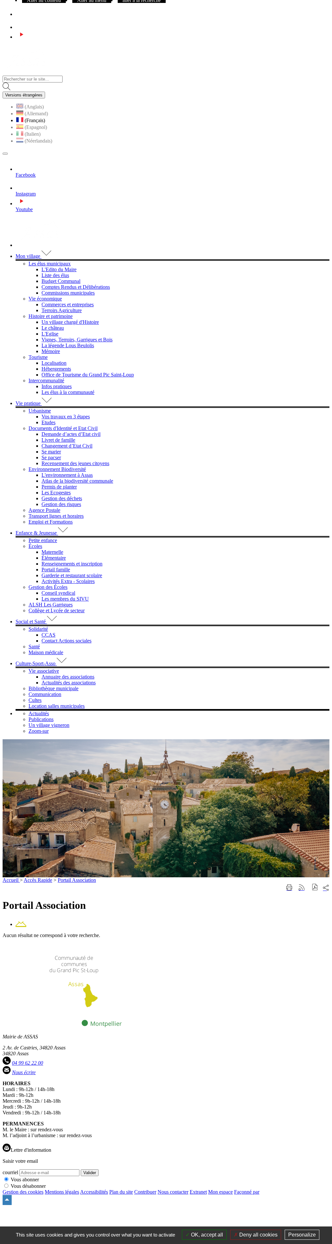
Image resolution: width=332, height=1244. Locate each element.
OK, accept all (206, 1235)
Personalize (302, 1235)
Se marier (51, 451)
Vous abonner (25, 1179)
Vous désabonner (28, 1186)
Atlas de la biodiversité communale (77, 481)
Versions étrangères (23, 95)
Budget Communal (61, 281)
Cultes (35, 700)
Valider (89, 1172)
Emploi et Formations (51, 522)
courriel (10, 1172)
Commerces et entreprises (68, 304)
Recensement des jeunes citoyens (75, 463)
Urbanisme (40, 410)
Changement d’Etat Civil (67, 446)
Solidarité (38, 629)
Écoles (35, 546)
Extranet (198, 1192)
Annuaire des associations (68, 676)
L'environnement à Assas (67, 475)
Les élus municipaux (50, 263)
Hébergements (56, 369)
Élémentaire (54, 558)
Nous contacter (173, 1192)
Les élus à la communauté (68, 392)
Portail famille (56, 569)
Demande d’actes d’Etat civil (71, 434)
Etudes (48, 422)
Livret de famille (58, 440)
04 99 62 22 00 (27, 1063)
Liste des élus (55, 275)
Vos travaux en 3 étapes (66, 416)
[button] (315, 888)
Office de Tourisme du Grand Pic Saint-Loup (88, 374)
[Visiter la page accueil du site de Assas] (27, 72)
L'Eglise (50, 333)
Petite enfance (43, 540)
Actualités (39, 713)
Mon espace (220, 1192)
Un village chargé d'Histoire (70, 322)
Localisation (54, 363)
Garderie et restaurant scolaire (72, 575)
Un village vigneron (49, 725)
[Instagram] (21, 27)
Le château (53, 328)
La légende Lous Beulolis (68, 345)
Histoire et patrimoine (51, 316)
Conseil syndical (58, 593)
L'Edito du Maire (59, 269)
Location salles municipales (57, 706)
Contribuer (145, 1192)
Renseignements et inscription (72, 563)
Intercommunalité (46, 380)
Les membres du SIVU (65, 599)
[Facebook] (18, 14)
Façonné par (246, 1192)
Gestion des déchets (62, 498)
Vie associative (44, 671)
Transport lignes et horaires (56, 516)
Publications (41, 719)
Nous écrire (24, 1072)
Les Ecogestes (56, 492)
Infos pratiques (57, 386)
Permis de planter (59, 486)
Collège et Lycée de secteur (57, 610)
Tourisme (38, 357)
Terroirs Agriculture (62, 310)
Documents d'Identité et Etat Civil (63, 428)
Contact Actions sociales (66, 640)
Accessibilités (94, 1192)
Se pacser (51, 457)
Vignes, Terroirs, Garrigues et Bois (77, 339)
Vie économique (45, 298)
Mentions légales (62, 1192)
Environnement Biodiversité (57, 469)
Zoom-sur (39, 731)
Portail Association (77, 880)
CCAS (48, 635)
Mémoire (51, 351)
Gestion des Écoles (48, 587)
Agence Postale (44, 510)
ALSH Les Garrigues (51, 604)
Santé (34, 646)
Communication (45, 694)
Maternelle (52, 552)
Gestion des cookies (23, 1192)
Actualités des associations (69, 682)
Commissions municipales (68, 293)
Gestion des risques (61, 504)
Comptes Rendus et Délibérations (76, 287)
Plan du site (121, 1192)
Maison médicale (46, 652)
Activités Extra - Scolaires (68, 581)
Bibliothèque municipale (53, 688)
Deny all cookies (258, 1235)
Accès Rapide (38, 880)
